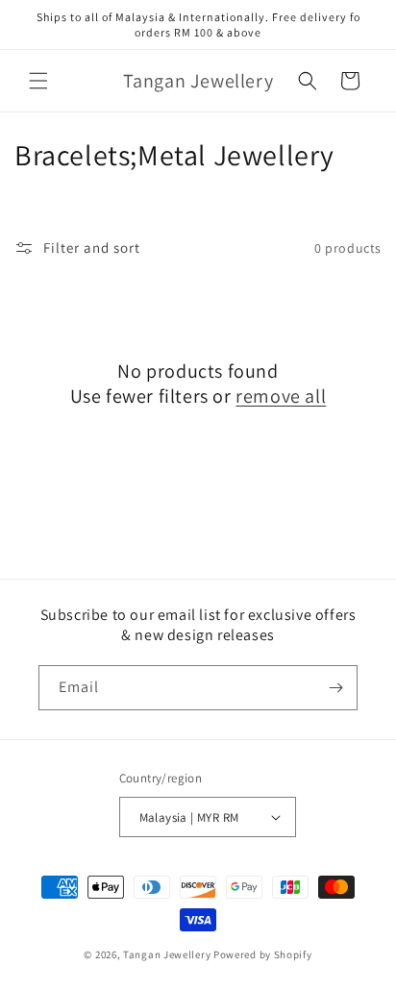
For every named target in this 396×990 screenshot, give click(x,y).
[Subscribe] (335, 687)
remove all (280, 396)
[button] (38, 81)
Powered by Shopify (262, 954)
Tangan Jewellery (166, 954)
